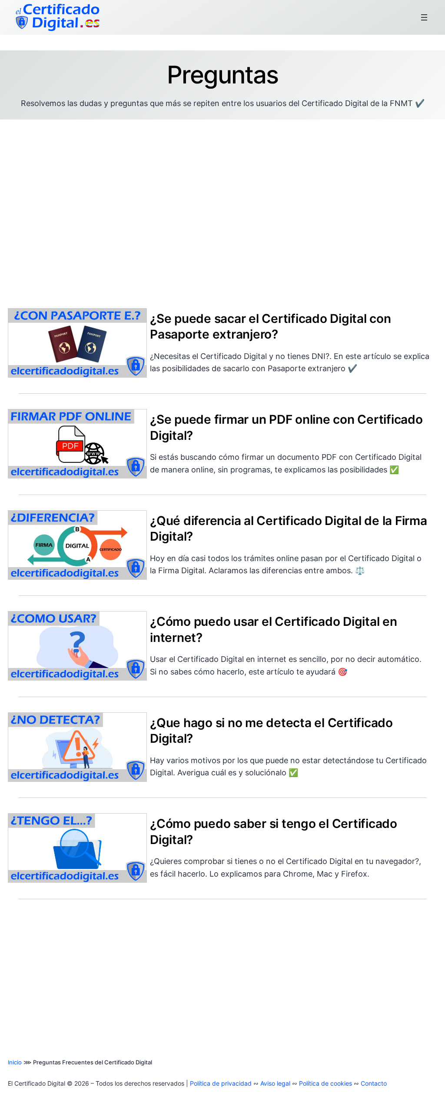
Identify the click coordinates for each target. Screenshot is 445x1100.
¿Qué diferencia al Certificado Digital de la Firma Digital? (288, 528)
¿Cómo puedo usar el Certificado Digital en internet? (273, 629)
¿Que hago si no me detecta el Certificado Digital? (271, 730)
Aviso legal (275, 1083)
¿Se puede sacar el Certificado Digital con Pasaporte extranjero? (270, 326)
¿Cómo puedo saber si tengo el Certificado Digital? (273, 831)
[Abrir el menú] (424, 17)
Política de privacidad (221, 1083)
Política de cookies (325, 1083)
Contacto (374, 1083)
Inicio (15, 1062)
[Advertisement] (222, 208)
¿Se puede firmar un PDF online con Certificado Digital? (286, 427)
